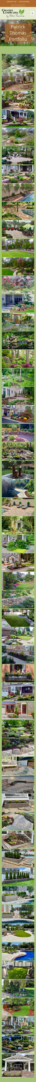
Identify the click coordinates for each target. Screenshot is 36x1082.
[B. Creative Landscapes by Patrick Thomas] (18, 81)
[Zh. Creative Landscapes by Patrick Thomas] (18, 655)
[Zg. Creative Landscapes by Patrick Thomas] (18, 636)
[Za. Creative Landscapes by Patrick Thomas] (18, 525)
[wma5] (18, 951)
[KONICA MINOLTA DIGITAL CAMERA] (18, 211)
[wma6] (18, 970)
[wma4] (18, 933)
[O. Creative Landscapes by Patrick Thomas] (18, 322)
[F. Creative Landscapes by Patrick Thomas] (18, 155)
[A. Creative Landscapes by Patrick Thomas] (18, 63)
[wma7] (18, 988)
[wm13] (18, 803)
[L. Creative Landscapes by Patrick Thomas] (18, 266)
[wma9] (18, 1025)
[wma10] (18, 1044)
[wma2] (18, 895)
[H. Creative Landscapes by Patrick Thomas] (18, 192)
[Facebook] (15, 5)
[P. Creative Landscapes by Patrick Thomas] (18, 340)
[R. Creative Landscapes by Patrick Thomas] (18, 377)
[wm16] (18, 858)
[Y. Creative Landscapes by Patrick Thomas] (18, 488)
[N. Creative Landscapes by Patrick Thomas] (18, 303)
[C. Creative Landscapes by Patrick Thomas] (18, 100)
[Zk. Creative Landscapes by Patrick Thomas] (18, 710)
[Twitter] (12, 5)
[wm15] (18, 840)
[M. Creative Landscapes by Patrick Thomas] (18, 285)
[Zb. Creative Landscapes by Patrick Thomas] (18, 544)
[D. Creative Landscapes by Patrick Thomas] (18, 118)
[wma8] (18, 1007)
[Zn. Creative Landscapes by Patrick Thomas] (18, 747)
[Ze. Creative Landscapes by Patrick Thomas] (18, 599)
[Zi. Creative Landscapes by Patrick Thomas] (18, 673)
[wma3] (18, 914)
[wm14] (18, 821)
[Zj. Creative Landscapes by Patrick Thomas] (18, 692)
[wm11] (18, 766)
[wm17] (18, 1065)
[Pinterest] (18, 5)
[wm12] (18, 784)
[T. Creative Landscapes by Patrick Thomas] (18, 414)
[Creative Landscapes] (13, 13)
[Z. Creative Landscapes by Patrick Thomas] (18, 507)
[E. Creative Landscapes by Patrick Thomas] (18, 137)
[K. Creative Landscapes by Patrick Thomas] (18, 248)
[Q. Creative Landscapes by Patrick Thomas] (18, 359)
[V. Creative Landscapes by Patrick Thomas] (18, 451)
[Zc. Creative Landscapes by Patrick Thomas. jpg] (18, 562)
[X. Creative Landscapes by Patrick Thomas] (18, 470)
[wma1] (18, 877)
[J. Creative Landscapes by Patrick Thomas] (18, 229)
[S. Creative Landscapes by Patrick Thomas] (18, 396)
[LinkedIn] (21, 5)
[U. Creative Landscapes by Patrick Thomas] (18, 433)
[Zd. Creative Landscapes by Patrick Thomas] (18, 581)
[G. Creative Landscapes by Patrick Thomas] (18, 174)
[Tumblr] (24, 5)
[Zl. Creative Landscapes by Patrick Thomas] (18, 729)
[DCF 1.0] (18, 618)
